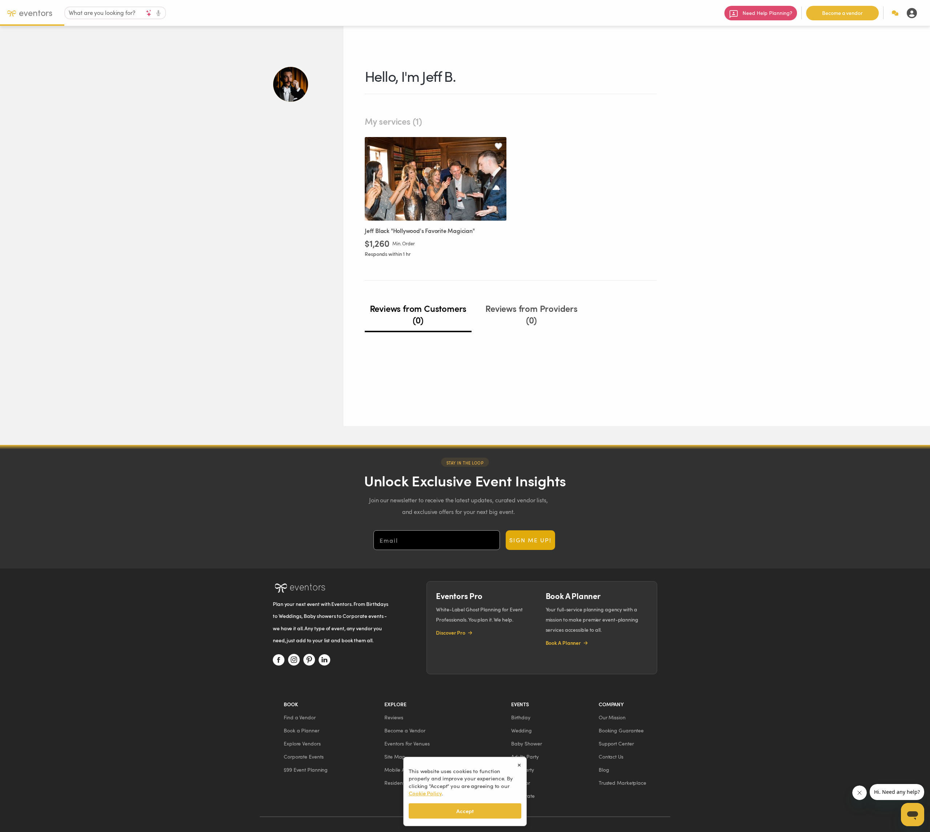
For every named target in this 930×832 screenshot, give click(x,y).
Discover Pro (450, 632)
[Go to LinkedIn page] (324, 660)
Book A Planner (563, 642)
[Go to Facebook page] (278, 660)
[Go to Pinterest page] (309, 660)
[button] (300, 717)
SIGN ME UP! (530, 540)
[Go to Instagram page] (294, 660)
